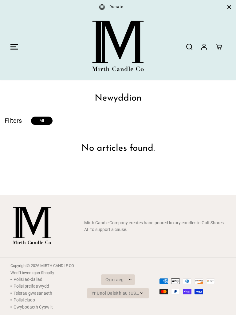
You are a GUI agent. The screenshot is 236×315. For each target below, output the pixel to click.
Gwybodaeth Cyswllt (33, 307)
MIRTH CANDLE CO (57, 265)
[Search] (189, 47)
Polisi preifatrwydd (31, 286)
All (42, 120)
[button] (13, 47)
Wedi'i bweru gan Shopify (32, 272)
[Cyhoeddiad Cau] (229, 7)
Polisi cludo (24, 299)
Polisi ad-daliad (28, 279)
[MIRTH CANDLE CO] (118, 47)
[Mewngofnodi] (204, 47)
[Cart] (219, 47)
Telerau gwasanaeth (33, 293)
